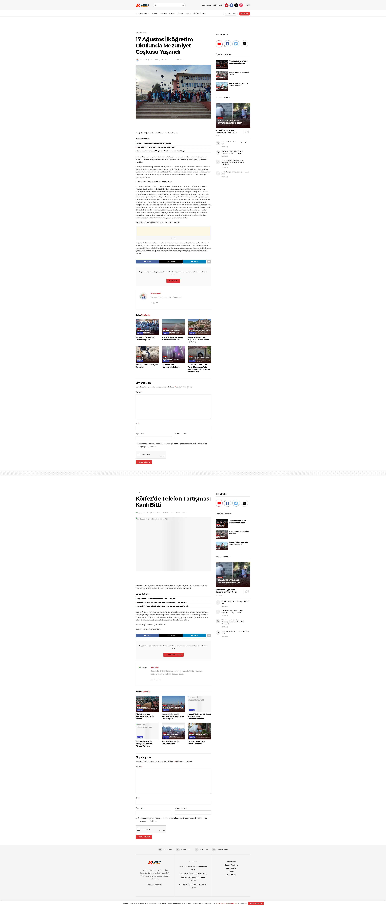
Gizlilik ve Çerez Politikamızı (226, 903)
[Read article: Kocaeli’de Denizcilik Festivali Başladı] (173, 731)
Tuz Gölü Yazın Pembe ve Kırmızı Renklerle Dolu (156, 147)
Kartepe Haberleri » (155, 884)
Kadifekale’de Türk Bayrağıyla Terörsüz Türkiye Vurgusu (144, 744)
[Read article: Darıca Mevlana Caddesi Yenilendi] (222, 75)
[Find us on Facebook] (231, 5)
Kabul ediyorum (256, 903)
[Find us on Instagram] (241, 5)
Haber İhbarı (230, 13)
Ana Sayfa (138, 32)
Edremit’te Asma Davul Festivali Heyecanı (154, 143)
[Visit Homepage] (142, 5)
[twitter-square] (236, 43)
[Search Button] (183, 5)
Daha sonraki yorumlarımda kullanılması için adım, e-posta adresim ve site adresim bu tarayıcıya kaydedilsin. (172, 445)
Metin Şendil (148, 60)
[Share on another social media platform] (209, 261)
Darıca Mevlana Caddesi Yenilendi (193, 873)
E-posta (140, 433)
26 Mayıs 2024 (159, 60)
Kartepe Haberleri (143, 13)
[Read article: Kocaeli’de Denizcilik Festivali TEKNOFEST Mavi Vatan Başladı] (173, 704)
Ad (137, 423)
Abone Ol (174, 280)
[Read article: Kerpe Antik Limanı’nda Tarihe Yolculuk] (222, 86)
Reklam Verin (231, 875)
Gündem (180, 13)
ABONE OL (244, 13)
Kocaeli (155, 13)
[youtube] (220, 43)
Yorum (139, 392)
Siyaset (172, 13)
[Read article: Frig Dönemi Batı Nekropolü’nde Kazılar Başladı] (147, 704)
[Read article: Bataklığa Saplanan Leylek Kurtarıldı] (147, 354)
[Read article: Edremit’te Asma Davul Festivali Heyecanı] (147, 327)
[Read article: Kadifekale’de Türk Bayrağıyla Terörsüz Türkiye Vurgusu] (147, 731)
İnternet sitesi (180, 433)
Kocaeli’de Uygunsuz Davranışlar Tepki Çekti (226, 131)
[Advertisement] (193, 23)
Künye (231, 871)
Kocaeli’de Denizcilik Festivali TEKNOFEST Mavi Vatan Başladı (161, 602)
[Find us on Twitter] (236, 5)
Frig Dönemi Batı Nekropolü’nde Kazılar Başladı (156, 599)
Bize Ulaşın (231, 862)
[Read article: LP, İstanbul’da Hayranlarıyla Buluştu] (173, 354)
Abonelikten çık (175, 654)
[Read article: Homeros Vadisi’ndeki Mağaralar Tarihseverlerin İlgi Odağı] (199, 327)
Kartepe (164, 13)
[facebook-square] (228, 43)
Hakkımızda (231, 868)
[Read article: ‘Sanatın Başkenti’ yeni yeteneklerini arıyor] (222, 64)
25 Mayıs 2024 (161, 513)
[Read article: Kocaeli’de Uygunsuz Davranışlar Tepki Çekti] (233, 115)
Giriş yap (207, 5)
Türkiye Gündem (199, 13)
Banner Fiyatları (231, 865)
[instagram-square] (245, 43)
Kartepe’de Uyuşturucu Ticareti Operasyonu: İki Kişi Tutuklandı (232, 152)
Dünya (188, 13)
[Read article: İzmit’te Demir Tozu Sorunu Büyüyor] (199, 731)
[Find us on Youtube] (226, 5)
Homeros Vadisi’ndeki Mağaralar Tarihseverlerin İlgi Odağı (160, 151)
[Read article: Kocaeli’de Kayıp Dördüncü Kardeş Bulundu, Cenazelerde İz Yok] (199, 704)
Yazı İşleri (150, 513)
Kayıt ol (218, 5)
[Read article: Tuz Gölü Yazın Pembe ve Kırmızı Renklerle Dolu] (173, 327)
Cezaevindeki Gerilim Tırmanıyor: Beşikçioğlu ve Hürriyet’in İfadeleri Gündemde (233, 162)
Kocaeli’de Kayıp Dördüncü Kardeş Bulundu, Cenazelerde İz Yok (162, 606)
